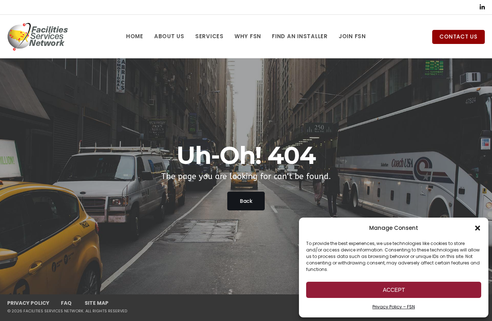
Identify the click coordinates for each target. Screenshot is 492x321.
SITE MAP (96, 303)
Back (246, 201)
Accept (394, 290)
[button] (477, 228)
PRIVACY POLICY (28, 303)
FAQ (66, 303)
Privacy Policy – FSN (393, 307)
